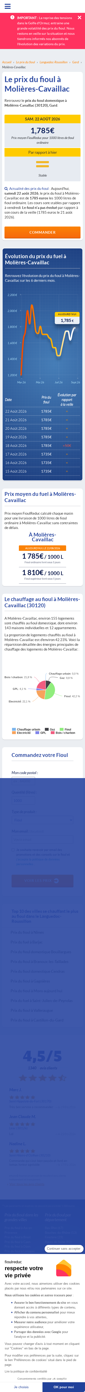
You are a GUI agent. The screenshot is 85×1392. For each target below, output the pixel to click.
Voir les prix (38, 880)
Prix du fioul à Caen (17, 1242)
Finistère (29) (54, 1237)
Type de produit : (24, 811)
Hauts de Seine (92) (58, 1242)
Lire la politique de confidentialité (26, 1371)
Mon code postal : (25, 772)
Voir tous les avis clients (26, 1184)
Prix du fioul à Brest (17, 1237)
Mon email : (28, 831)
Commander (43, 232)
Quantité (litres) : (24, 792)
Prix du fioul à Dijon (17, 1246)
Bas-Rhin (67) (54, 1228)
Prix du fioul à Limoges (19, 1251)
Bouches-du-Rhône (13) (61, 1232)
